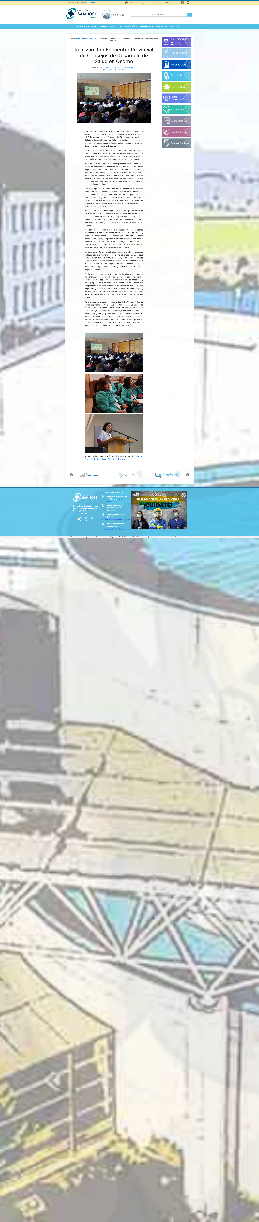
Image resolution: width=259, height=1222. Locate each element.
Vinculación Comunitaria (167, 26)
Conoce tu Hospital (86, 26)
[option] (91, 475)
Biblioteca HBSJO (163, 3)
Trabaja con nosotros (147, 3)
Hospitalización (127, 26)
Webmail (134, 3)
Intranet (175, 3)
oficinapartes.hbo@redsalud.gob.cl (115, 529)
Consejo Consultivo (117, 70)
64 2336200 (92, 3)
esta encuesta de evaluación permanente (174, 537)
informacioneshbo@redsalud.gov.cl (115, 520)
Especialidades (108, 26)
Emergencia (145, 26)
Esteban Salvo (129, 67)
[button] (71, 474)
